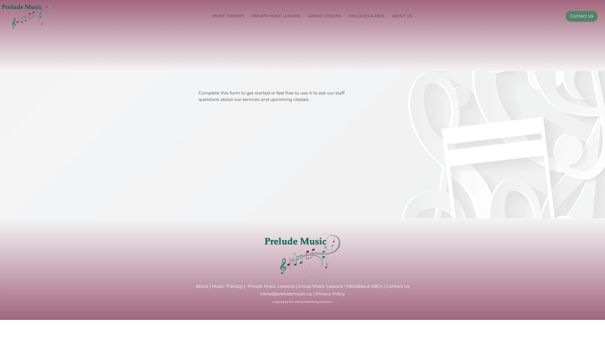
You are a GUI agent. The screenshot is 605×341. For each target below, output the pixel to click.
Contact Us (581, 16)
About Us (402, 16)
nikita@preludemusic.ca (286, 293)
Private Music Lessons (276, 16)
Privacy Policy (330, 293)
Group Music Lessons (320, 286)
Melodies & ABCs (367, 16)
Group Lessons (324, 16)
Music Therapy (228, 16)
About (201, 286)
